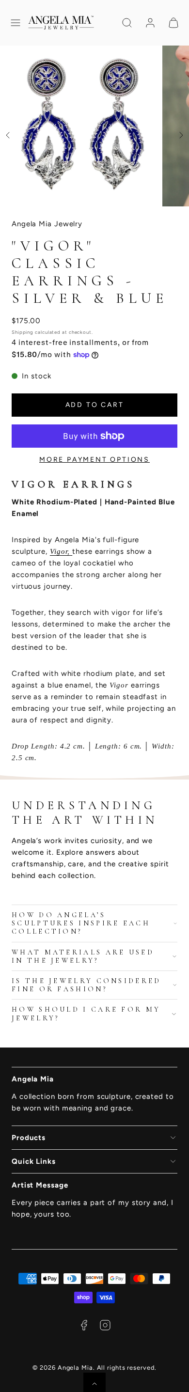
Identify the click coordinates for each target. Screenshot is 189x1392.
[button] (15, 22)
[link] (150, 22)
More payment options (94, 459)
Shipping (22, 332)
